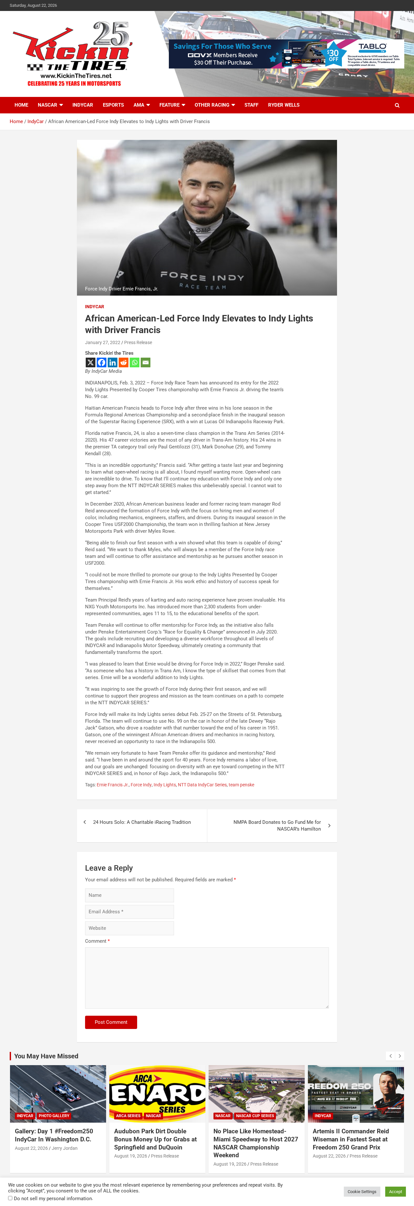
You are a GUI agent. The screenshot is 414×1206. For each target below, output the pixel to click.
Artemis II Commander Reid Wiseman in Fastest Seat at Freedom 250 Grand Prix (351, 1139)
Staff (251, 105)
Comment (97, 941)
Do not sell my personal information (53, 1198)
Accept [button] (395, 1191)
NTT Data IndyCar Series (202, 784)
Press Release (138, 342)
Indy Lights (165, 784)
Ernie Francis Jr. (113, 784)
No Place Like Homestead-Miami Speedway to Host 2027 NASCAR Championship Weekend (255, 1143)
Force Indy (141, 784)
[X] (90, 362)
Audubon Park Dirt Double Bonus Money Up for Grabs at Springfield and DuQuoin (155, 1139)
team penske (241, 784)
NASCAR (47, 105)
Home (21, 105)
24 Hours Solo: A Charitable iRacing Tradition (142, 822)
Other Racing (212, 105)
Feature (169, 105)
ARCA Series (128, 1116)
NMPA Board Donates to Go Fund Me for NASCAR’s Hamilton (277, 825)
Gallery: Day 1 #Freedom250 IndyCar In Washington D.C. (54, 1135)
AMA (139, 105)
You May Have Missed (46, 1056)
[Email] (145, 362)
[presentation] (390, 1056)
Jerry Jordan (65, 1148)
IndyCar (82, 105)
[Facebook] (101, 362)
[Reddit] (123, 362)
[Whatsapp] (134, 362)
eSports (113, 105)
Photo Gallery (54, 1116)
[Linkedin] (112, 362)
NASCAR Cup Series (255, 1116)
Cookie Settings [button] (362, 1191)
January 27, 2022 (102, 342)
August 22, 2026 (31, 1148)
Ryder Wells (284, 105)
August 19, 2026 (130, 1156)
